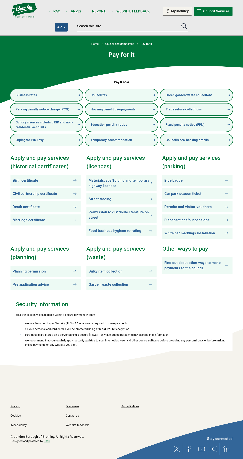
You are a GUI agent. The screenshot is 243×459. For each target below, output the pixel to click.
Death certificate (26, 207)
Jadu (47, 441)
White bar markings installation (189, 233)
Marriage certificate (29, 220)
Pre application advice (31, 284)
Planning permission (29, 271)
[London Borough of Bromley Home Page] (24, 10)
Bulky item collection (105, 271)
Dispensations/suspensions (186, 220)
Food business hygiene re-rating (115, 231)
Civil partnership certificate (35, 193)
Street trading (100, 199)
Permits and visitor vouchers (188, 207)
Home (95, 44)
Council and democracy (119, 44)
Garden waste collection (108, 284)
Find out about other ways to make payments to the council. (192, 265)
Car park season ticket (182, 193)
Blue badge (173, 180)
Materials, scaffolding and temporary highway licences (119, 183)
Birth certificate (25, 180)
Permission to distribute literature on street (119, 215)
